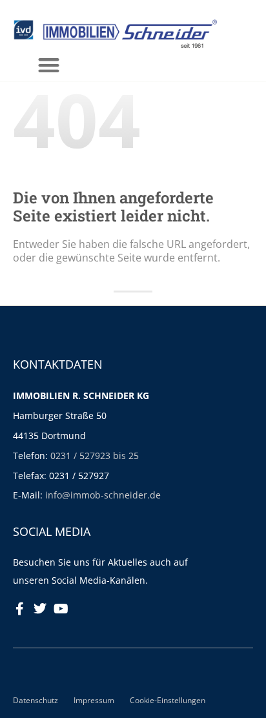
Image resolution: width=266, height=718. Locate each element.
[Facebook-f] (19, 608)
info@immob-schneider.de (103, 495)
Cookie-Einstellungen (167, 700)
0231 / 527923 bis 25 (94, 455)
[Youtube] (60, 608)
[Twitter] (40, 608)
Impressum (94, 700)
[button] (49, 65)
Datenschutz (35, 700)
